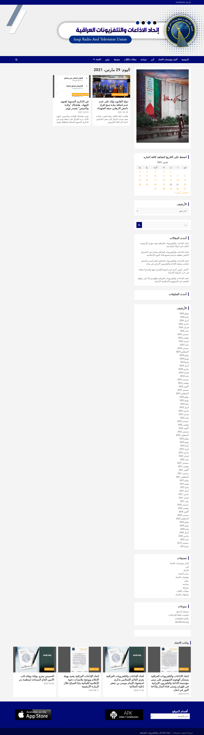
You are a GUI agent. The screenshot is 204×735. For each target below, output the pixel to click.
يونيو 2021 (184, 484)
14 (178, 180)
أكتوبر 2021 (184, 470)
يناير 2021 (184, 501)
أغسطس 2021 (182, 477)
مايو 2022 (184, 445)
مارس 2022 (183, 452)
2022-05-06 (49, 683)
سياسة (144, 59)
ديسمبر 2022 (183, 421)
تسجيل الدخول (182, 611)
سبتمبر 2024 (183, 348)
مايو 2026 (184, 317)
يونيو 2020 (184, 525)
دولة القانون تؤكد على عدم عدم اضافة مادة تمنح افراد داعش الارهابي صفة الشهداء (112, 105)
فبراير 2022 (184, 456)
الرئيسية (185, 59)
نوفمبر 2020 (183, 508)
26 (140, 184)
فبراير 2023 (184, 414)
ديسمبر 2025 (183, 334)
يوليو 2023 (184, 397)
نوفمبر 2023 (183, 383)
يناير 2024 (184, 376)
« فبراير (185, 192)
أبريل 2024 (184, 365)
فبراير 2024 (184, 372)
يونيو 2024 (184, 358)
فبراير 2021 (184, 497)
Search (139, 225)
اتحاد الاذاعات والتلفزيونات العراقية (155, 733)
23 (164, 184)
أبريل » (178, 192)
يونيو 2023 (184, 400)
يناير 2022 (184, 459)
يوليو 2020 (184, 522)
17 (155, 180)
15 (171, 180)
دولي (107, 59)
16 (164, 180)
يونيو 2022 (184, 442)
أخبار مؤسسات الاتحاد (167, 59)
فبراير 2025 (184, 341)
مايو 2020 (184, 529)
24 (155, 184)
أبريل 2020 (184, 532)
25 (147, 184)
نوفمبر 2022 (183, 424)
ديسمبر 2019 (183, 543)
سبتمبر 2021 (183, 473)
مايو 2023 (184, 404)
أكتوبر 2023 (184, 386)
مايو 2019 (184, 546)
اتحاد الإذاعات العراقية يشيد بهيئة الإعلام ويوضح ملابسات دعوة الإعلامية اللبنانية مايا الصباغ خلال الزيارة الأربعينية (81, 681)
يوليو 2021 (184, 480)
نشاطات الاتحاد (182, 594)
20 (185, 184)
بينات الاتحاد (183, 574)
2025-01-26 (139, 690)
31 (155, 189)
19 (140, 180)
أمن (152, 59)
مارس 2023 (183, 411)
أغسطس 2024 (182, 351)
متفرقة (117, 59)
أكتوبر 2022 (184, 428)
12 (140, 176)
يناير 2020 (184, 539)
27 (185, 189)
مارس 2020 (183, 536)
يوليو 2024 (184, 355)
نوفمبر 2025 (183, 338)
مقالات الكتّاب (130, 59)
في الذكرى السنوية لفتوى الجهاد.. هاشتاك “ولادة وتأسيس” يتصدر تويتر (75, 105)
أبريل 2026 (184, 320)
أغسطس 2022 (182, 435)
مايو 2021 (184, 487)
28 (178, 189)
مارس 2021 (183, 494)
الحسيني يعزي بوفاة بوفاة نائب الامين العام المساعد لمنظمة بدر (36, 678)
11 (147, 176)
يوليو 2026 (184, 313)
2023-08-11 (94, 690)
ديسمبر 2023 (183, 379)
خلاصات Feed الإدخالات (178, 615)
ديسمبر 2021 (183, 463)
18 (147, 180)
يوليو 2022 (184, 438)
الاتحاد (98, 59)
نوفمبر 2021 (183, 466)
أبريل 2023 (184, 407)
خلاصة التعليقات (182, 618)
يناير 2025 (184, 345)
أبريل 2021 (184, 491)
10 (155, 176)
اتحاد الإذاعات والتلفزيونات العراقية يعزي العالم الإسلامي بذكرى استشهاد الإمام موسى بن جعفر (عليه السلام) (125, 681)
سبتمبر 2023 (183, 390)
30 (164, 189)
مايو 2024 (184, 362)
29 (171, 189)
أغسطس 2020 (182, 518)
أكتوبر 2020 (184, 511)
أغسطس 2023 (182, 393)
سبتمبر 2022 (183, 431)
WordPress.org (182, 622)
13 (185, 180)
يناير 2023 (184, 418)
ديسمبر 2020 (183, 504)
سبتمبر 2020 (183, 515)
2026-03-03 (183, 694)
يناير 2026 (184, 331)
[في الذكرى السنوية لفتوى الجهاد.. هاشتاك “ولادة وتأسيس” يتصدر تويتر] (72, 86)
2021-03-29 (123, 112)
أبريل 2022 (184, 449)
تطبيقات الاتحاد (182, 577)
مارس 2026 (183, 324)
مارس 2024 (183, 369)
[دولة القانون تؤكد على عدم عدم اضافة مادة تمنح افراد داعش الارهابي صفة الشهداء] (111, 86)
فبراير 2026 (184, 327)
